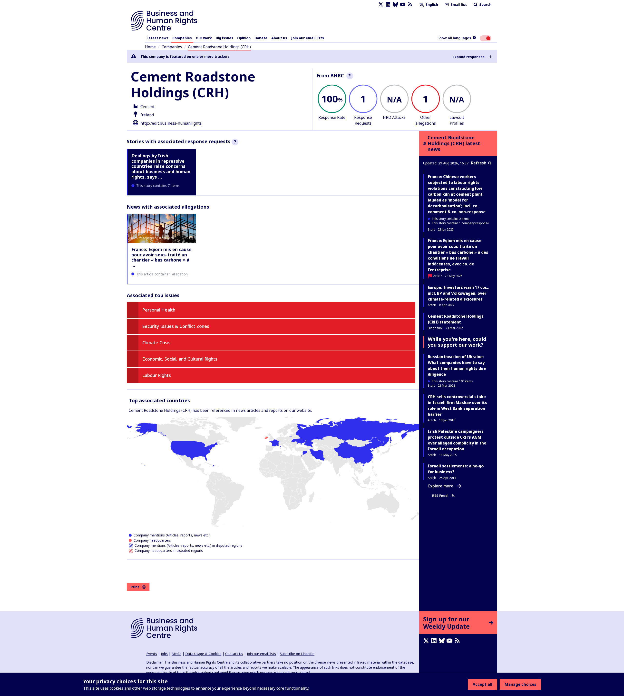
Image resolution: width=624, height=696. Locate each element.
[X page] (381, 4)
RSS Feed (440, 495)
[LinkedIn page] (388, 4)
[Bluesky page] (395, 4)
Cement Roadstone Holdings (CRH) (219, 47)
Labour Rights (156, 375)
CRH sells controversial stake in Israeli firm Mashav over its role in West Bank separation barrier (457, 405)
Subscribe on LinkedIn (297, 653)
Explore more (440, 486)
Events (151, 653)
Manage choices (520, 684)
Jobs (164, 653)
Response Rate (331, 117)
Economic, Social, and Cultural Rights (179, 359)
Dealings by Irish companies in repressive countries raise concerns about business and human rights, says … (160, 166)
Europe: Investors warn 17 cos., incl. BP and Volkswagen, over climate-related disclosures (458, 293)
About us (279, 38)
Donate (260, 38)
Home (150, 47)
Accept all (482, 684)
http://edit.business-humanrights (171, 123)
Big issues (224, 38)
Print (135, 587)
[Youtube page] (403, 4)
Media (176, 653)
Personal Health (158, 310)
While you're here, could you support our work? (457, 342)
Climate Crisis (156, 342)
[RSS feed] (410, 4)
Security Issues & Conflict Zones (175, 326)
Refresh (478, 163)
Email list (458, 4)
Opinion (244, 38)
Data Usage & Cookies (203, 653)
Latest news (157, 38)
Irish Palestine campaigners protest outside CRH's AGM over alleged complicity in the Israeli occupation (457, 440)
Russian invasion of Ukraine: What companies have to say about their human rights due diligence (457, 365)
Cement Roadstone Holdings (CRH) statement (456, 319)
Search (484, 4)
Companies (182, 38)
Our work (204, 38)
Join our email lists (307, 38)
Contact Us (234, 653)
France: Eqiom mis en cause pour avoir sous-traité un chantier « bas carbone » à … (161, 257)
